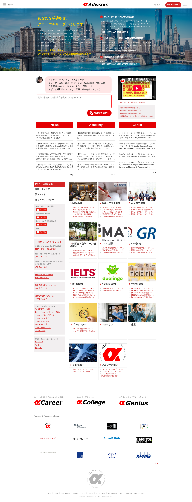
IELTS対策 (78, 284)
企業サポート (79, 365)
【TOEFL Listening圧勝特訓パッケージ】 (142, 297)
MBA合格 (77, 203)
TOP (49, 493)
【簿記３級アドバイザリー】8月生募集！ (142, 212)
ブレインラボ (79, 324)
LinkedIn (38, 348)
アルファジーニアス (43, 327)
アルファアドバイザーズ (44, 315)
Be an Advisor (66, 493)
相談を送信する (101, 113)
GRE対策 (135, 243)
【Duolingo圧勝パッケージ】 (111, 290)
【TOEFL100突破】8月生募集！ (112, 212)
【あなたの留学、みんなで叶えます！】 (84, 255)
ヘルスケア (107, 324)
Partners (76, 493)
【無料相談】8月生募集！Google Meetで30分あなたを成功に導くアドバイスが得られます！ (84, 207)
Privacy (90, 493)
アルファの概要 (109, 365)
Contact (129, 493)
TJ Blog (38, 345)
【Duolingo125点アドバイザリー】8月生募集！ (113, 288)
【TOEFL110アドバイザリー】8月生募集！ (142, 288)
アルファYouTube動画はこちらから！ (132, 102)
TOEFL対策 (137, 284)
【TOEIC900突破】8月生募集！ (112, 210)
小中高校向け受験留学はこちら (131, 113)
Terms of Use (100, 493)
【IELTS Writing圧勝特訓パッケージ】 (84, 295)
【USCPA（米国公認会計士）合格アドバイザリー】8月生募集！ (142, 210)
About (56, 493)
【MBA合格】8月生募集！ (81, 210)
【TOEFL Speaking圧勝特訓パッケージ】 (142, 295)
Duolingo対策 (109, 284)
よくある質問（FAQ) (108, 373)
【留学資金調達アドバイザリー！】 (84, 253)
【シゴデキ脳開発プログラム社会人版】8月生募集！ (84, 331)
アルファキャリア (42, 318)
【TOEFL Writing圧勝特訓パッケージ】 (142, 293)
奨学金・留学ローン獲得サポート (83, 245)
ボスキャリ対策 (41, 324)
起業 (133, 324)
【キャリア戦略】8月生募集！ (82, 214)
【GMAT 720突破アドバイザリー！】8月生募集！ (113, 248)
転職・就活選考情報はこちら (130, 108)
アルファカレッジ (42, 321)
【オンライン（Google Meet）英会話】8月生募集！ (113, 207)
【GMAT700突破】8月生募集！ (83, 216)
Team (121, 493)
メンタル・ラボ (41, 267)
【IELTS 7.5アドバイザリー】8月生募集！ (84, 288)
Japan (185, 5)
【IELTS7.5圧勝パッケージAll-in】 (84, 290)
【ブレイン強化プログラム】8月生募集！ (84, 329)
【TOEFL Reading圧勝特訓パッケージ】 (142, 290)
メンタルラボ (40, 330)
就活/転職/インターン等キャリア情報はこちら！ (136, 116)
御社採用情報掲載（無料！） (111, 376)
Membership (112, 493)
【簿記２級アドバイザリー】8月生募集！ (142, 214)
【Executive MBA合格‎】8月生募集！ (84, 212)
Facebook (39, 342)
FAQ (83, 493)
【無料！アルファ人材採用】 (82, 371)
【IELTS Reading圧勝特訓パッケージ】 (84, 293)
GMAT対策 (107, 243)
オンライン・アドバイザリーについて (113, 371)
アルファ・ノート (42, 257)
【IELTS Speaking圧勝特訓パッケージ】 (84, 297)
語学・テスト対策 (111, 203)
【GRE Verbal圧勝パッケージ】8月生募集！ (142, 250)
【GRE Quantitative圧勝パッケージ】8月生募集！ (142, 252)
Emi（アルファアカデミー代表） (48, 312)
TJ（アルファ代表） (43, 309)
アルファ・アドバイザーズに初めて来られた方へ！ (113, 369)
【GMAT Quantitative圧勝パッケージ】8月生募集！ (113, 252)
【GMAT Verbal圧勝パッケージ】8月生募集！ (113, 250)
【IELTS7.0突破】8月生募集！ (112, 214)
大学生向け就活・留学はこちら (131, 111)
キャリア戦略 (137, 203)
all (71, 175)
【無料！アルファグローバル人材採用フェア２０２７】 (84, 369)
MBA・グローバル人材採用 (45, 249)
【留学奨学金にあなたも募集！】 (83, 250)
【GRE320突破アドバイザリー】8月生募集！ (142, 248)
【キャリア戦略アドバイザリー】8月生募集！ (142, 207)
